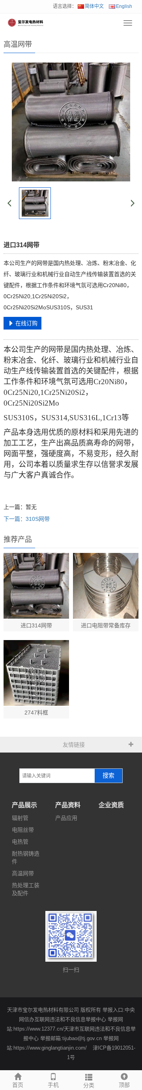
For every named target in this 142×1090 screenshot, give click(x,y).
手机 (53, 1085)
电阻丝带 (23, 830)
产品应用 (66, 818)
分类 (88, 1085)
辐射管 (20, 818)
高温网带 (23, 873)
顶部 (124, 1085)
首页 (17, 1085)
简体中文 (94, 6)
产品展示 (24, 805)
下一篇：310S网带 (27, 519)
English (124, 6)
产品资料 (67, 805)
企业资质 (111, 805)
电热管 (20, 841)
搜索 (108, 775)
